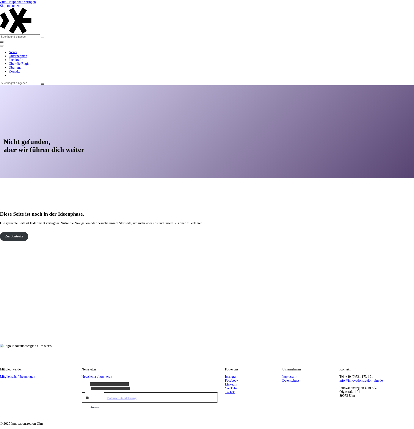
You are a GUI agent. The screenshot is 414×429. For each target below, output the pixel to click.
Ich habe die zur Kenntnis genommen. (130, 398)
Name (86, 384)
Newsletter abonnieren (97, 376)
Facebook (231, 380)
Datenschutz (290, 380)
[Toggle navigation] (1, 45)
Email (86, 388)
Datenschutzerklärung (121, 398)
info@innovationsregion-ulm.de (361, 380)
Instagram (231, 376)
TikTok (230, 392)
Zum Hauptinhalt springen (18, 2)
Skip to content (10, 6)
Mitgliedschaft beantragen (17, 376)
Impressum (289, 376)
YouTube (231, 388)
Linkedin (231, 384)
